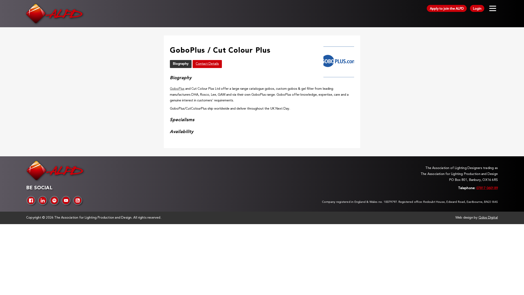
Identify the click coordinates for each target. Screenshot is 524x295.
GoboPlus (177, 89)
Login (477, 8)
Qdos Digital (488, 217)
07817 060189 (487, 188)
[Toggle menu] (493, 8)
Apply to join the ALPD (447, 8)
